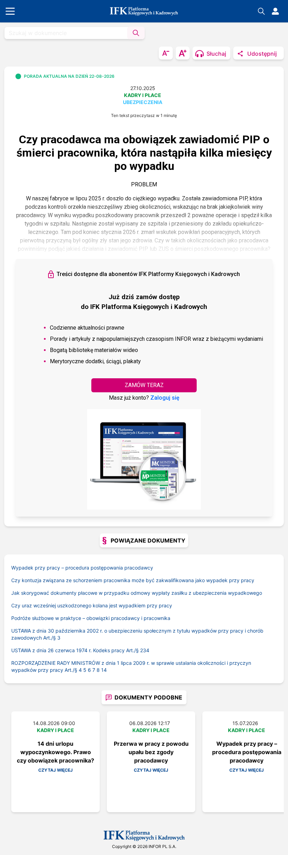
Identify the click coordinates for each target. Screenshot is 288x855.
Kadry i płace (142, 95)
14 (104, 670)
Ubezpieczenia (142, 102)
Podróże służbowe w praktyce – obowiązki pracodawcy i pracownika (90, 618)
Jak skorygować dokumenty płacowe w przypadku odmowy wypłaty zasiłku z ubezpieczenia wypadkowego (136, 593)
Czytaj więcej (55, 770)
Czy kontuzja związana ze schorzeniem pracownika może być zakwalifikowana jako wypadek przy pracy (132, 580)
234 (144, 650)
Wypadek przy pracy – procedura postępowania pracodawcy (82, 568)
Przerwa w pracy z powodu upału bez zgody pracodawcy (151, 752)
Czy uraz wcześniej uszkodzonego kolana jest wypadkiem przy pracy (91, 605)
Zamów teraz (144, 385)
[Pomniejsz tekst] (166, 53)
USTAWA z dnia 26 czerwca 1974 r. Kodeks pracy (75, 650)
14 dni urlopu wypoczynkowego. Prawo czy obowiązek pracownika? (55, 752)
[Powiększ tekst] (183, 53)
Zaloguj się (164, 397)
